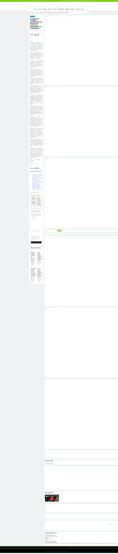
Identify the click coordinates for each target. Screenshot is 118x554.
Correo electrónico (36, 231)
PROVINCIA (45, 9)
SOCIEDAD (50, 9)
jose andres (32, 30)
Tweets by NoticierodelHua (49, 463)
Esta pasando (32, 16)
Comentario (33, 218)
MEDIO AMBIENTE (61, 9)
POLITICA (77, 9)
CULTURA (54, 9)
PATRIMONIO (67, 9)
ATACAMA (39, 9)
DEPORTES (73, 9)
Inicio (35, 9)
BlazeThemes (67, 551)
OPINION (82, 9)
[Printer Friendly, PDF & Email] (39, 33)
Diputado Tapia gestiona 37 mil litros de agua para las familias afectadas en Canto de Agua (39, 273)
